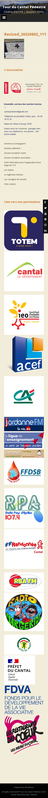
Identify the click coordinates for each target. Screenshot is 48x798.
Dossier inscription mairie (15, 153)
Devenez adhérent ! (12, 148)
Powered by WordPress (24, 787)
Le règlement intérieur (13, 174)
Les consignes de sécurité (15, 179)
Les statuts (9, 170)
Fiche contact (10, 184)
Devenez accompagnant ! (15, 143)
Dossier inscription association (17, 157)
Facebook (22, 128)
